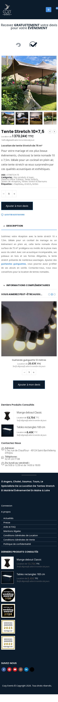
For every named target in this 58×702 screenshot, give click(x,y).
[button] (5, 83)
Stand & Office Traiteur (12, 179)
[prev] (50, 132)
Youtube (15, 669)
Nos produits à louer (24, 177)
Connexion (6, 505)
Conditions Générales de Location (20, 535)
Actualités (8, 518)
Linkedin (26, 669)
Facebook (3, 669)
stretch (27, 184)
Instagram (20, 669)
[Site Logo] (7, 9)
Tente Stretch (31, 179)
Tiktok (32, 669)
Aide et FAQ (9, 526)
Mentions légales (12, 531)
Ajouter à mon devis (17, 206)
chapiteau (18, 184)
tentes (35, 184)
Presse (6, 522)
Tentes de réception (10, 181)
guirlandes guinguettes (13, 263)
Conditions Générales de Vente (19, 539)
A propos (6, 511)
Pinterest (9, 669)
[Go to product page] (29, 328)
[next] (54, 132)
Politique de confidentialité (17, 543)
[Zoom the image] (29, 40)
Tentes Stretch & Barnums (34, 181)
